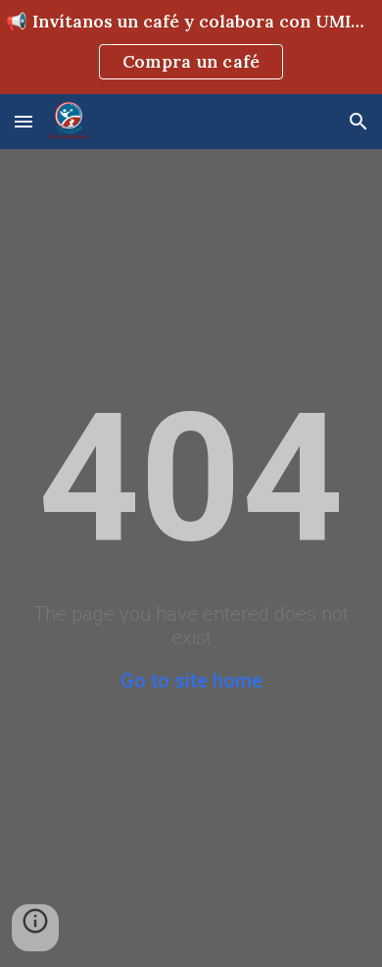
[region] (191, 47)
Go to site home (191, 680)
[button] (23, 121)
